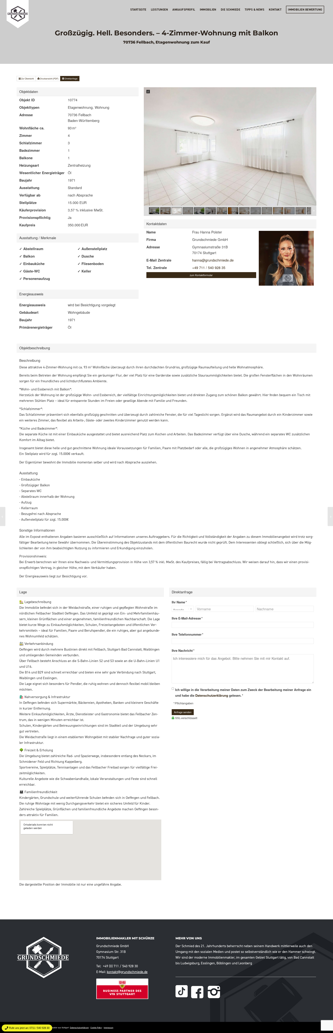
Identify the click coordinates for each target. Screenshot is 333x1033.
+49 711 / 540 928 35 (208, 267)
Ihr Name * (179, 602)
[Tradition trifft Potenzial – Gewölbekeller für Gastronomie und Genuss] (2, 516)
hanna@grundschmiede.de (213, 260)
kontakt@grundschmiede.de (127, 972)
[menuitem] (138, 9)
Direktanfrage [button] (71, 78)
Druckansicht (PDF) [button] (49, 78)
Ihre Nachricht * (183, 650)
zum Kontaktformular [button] (201, 275)
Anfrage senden (182, 712)
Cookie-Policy (96, 1027)
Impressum (108, 1027)
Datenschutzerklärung (211, 695)
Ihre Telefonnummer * (187, 634)
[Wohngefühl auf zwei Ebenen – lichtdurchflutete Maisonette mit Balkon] (330, 516)
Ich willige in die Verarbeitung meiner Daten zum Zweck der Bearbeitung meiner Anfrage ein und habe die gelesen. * (243, 692)
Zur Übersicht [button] (27, 78)
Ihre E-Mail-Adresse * (187, 618)
